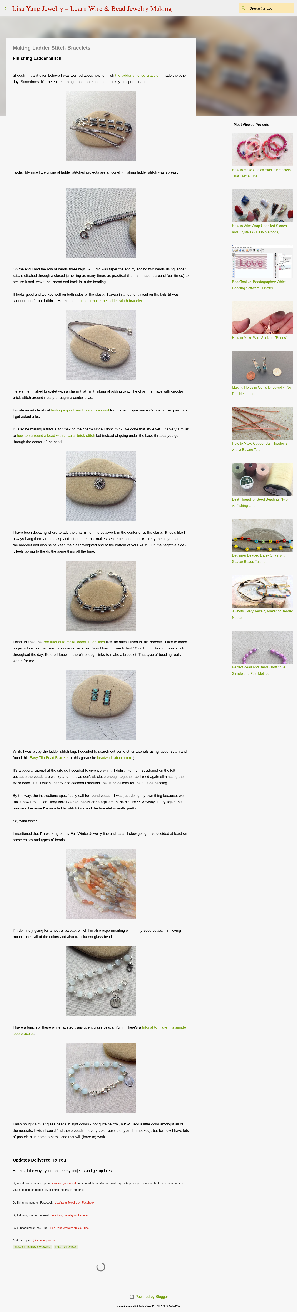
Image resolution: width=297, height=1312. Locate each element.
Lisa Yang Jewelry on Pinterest (70, 1215)
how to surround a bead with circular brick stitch (56, 435)
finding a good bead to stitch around (80, 410)
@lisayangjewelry (44, 1240)
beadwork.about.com (114, 758)
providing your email (63, 1183)
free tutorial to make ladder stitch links (74, 642)
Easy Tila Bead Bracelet (50, 758)
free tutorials (66, 1246)
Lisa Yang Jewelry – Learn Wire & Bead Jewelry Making (92, 8)
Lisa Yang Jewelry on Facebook (74, 1202)
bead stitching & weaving (32, 1246)
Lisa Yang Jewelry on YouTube (69, 1227)
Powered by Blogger (151, 1297)
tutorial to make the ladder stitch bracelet (108, 301)
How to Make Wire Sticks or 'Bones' (259, 338)
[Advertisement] (218, 188)
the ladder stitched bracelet (137, 75)
